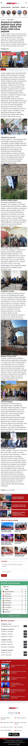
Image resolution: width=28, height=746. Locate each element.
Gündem (23, 7)
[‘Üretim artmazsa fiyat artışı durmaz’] (21, 537)
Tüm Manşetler (19, 727)
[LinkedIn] (16, 713)
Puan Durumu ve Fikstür (7, 727)
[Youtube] (19, 713)
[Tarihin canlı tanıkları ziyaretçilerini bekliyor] (7, 526)
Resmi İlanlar (15, 7)
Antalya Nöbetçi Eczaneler (5, 718)
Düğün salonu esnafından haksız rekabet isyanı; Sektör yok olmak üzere (7, 543)
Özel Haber (10, 19)
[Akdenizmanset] (13, 3)
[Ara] (26, 3)
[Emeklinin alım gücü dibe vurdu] (7, 550)
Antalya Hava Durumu (21, 717)
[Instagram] (14, 713)
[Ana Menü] (1, 2)
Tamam (18, 744)
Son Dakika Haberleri (7, 730)
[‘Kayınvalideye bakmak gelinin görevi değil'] (21, 550)
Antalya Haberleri (6, 7)
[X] (11, 713)
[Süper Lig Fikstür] (26, 620)
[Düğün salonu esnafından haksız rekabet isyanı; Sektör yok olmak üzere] (7, 537)
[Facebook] (9, 713)
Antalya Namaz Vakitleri (8, 722)
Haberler (3, 19)
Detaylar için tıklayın (14, 615)
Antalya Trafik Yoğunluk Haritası (21, 723)
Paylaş (4, 69)
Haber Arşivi (19, 730)
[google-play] (14, 734)
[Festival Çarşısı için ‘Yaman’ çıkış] (21, 526)
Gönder (4, 575)
